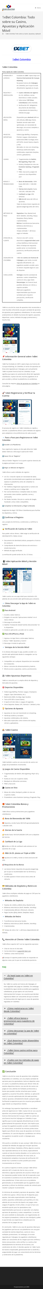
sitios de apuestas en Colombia (27, 383)
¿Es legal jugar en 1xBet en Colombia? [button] (18, 977)
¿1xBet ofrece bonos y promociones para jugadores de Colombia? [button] (19, 1021)
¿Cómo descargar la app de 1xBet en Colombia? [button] (21, 1032)
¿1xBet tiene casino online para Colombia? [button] (21, 1051)
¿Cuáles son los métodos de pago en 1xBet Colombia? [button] (21, 1061)
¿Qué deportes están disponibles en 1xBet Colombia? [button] (21, 1042)
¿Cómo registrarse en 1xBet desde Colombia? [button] (19, 1010)
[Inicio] (3, 34)
